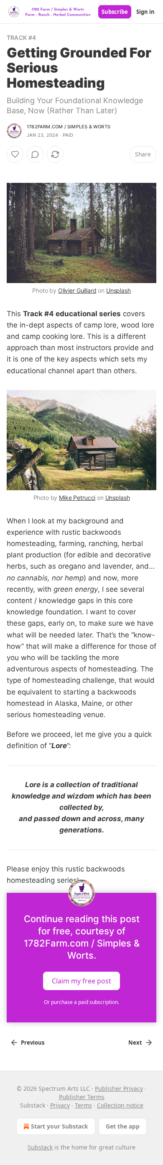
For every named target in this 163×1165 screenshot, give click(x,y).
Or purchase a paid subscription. (81, 1002)
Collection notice (120, 1105)
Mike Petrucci (77, 497)
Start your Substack (59, 1126)
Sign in (145, 12)
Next (135, 1042)
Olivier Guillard (77, 290)
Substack (40, 1147)
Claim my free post (81, 981)
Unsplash (118, 290)
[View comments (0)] (35, 154)
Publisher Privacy (119, 1088)
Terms (83, 1105)
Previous (32, 1042)
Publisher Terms (81, 1097)
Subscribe (115, 12)
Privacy (60, 1105)
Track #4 (21, 37)
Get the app (123, 1126)
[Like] (15, 154)
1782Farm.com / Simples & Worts (68, 127)
